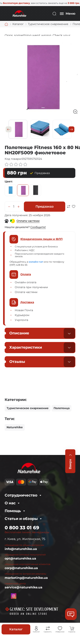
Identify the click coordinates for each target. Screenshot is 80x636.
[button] (8, 129)
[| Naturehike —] (19, 13)
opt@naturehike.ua (20, 558)
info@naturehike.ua (21, 549)
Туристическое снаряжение (28, 408)
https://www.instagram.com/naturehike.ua (13, 596)
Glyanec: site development (34, 609)
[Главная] (6, 24)
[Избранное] (60, 628)
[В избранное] (73, 211)
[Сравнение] (47, 628)
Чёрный (35, 190)
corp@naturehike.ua (21, 568)
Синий (10, 190)
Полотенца (62, 408)
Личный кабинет (36, 628)
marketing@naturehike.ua (26, 578)
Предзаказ (45, 206)
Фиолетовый (23, 190)
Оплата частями (28, 221)
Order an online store (28, 613)
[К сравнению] (68, 211)
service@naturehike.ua (23, 587)
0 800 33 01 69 (22, 527)
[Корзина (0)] (72, 628)
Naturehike (15, 427)
